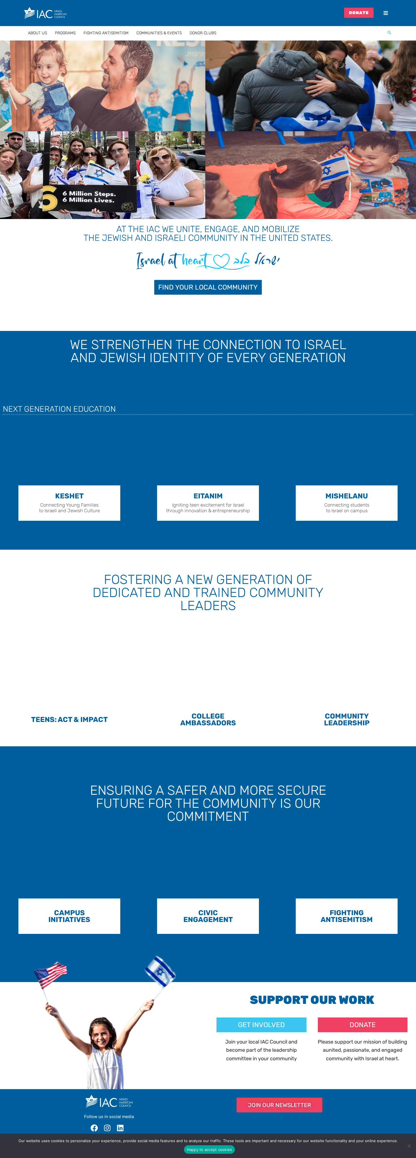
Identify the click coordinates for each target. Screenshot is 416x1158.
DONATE (359, 12)
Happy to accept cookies (209, 1149)
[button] (389, 33)
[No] (409, 1146)
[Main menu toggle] (385, 13)
